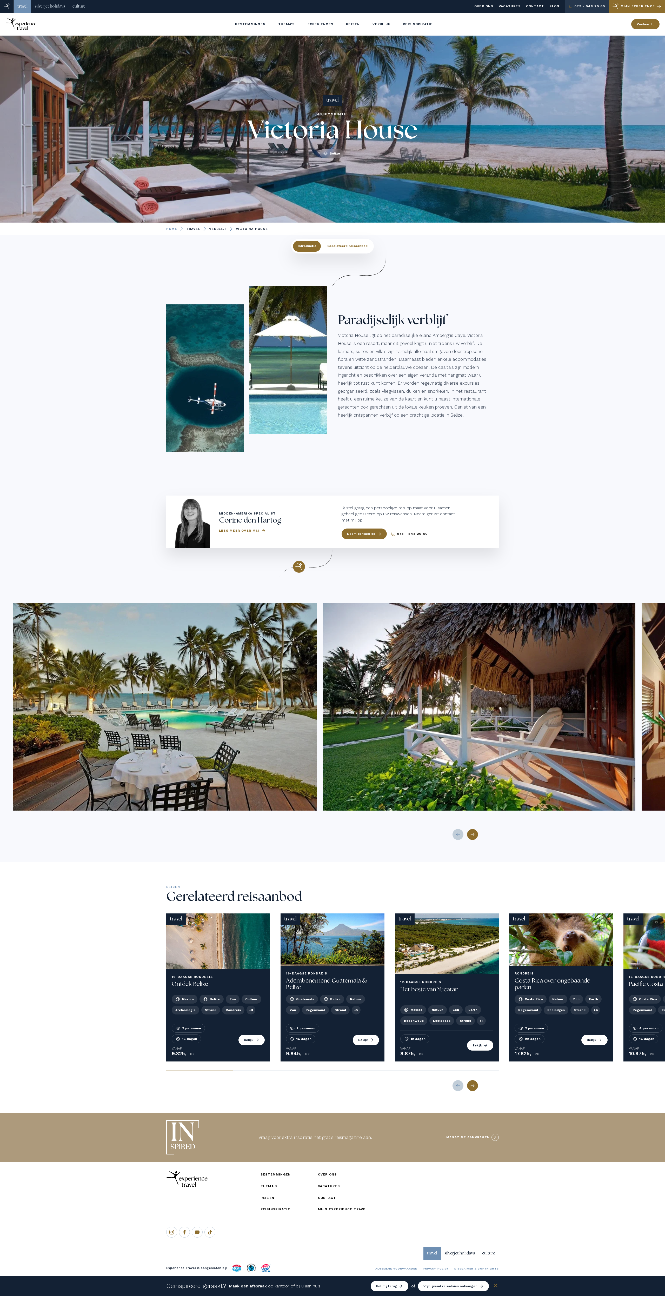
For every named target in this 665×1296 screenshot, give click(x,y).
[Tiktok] (209, 1232)
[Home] (7, 6)
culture (78, 6)
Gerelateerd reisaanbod (347, 246)
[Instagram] (171, 1232)
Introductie (307, 246)
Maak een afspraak (248, 1286)
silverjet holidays (50, 6)
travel (22, 6)
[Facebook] (184, 1232)
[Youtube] (197, 1232)
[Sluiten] (496, 1286)
